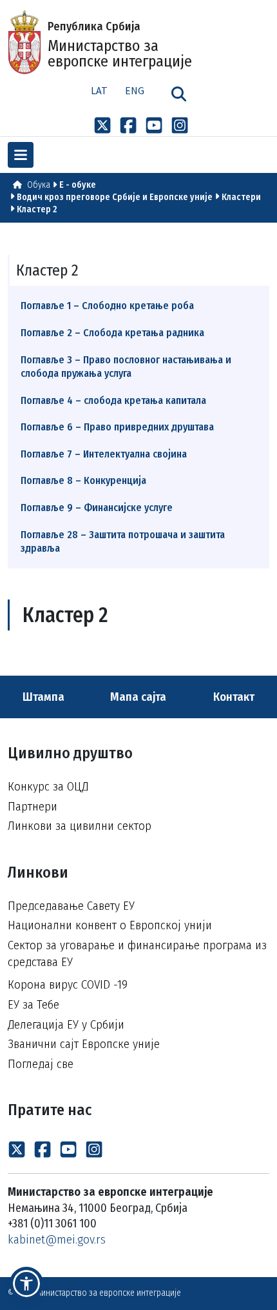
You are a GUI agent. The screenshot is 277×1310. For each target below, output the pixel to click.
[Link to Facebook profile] (128, 125)
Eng (134, 90)
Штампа (42, 696)
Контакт (235, 696)
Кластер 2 (37, 209)
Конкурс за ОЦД (48, 786)
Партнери (32, 806)
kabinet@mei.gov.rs (57, 1239)
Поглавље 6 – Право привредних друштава (117, 427)
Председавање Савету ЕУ (71, 905)
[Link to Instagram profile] (180, 125)
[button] (26, 1283)
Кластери (241, 197)
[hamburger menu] (20, 155)
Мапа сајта (137, 696)
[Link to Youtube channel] (154, 125)
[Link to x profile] (102, 125)
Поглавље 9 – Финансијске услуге (97, 507)
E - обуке (77, 184)
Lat (99, 90)
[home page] (17, 184)
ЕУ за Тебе (33, 1004)
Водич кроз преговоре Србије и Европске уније (115, 197)
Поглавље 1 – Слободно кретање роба (107, 305)
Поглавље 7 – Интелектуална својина (104, 454)
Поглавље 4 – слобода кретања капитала (113, 400)
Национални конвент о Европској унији (110, 925)
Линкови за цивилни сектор (79, 825)
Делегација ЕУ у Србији (66, 1024)
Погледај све (40, 1063)
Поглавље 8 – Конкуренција (83, 480)
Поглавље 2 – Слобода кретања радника (112, 333)
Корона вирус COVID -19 (68, 984)
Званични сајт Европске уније (84, 1043)
